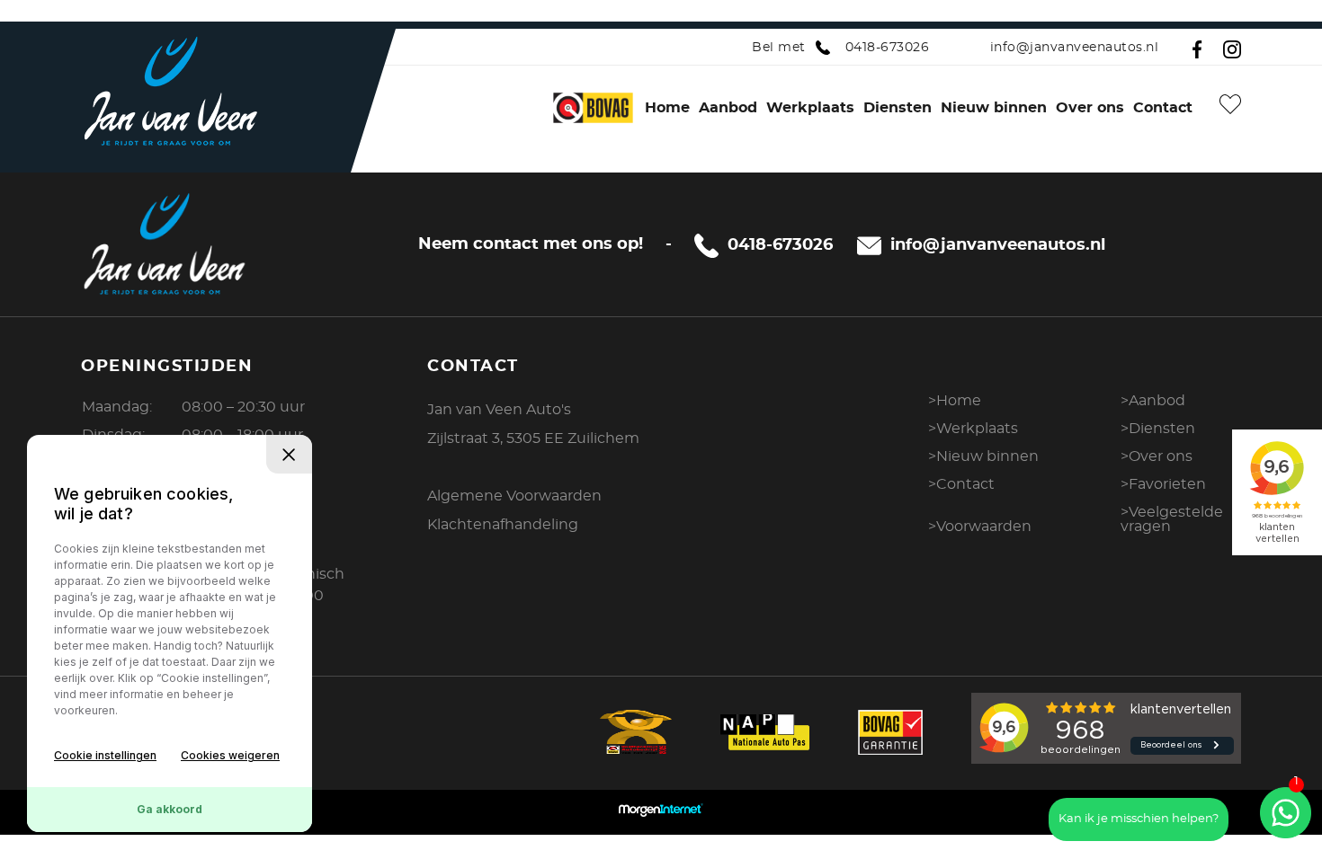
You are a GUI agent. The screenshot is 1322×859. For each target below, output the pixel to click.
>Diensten (1158, 428)
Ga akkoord (169, 809)
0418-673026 (780, 245)
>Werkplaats (973, 428)
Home (667, 108)
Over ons (1090, 108)
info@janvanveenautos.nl (1074, 47)
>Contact (961, 484)
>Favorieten (1163, 484)
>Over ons (1156, 456)
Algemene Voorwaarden (514, 496)
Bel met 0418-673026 (840, 47)
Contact (1162, 108)
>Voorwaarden (980, 526)
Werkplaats (810, 108)
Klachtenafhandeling (502, 525)
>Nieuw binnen (983, 456)
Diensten (897, 108)
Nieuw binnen (994, 108)
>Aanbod (1153, 401)
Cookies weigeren (230, 755)
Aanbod (728, 108)
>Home (954, 401)
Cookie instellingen (105, 755)
